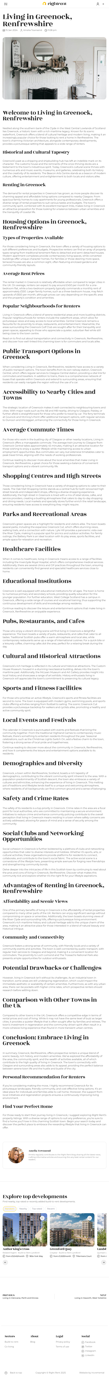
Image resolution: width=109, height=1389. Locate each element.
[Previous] (5, 1262)
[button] (103, 4)
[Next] (103, 1262)
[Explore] (5, 4)
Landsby (103, 1249)
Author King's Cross (16, 1249)
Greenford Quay (61, 1249)
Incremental (97, 1373)
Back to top (16, 1373)
